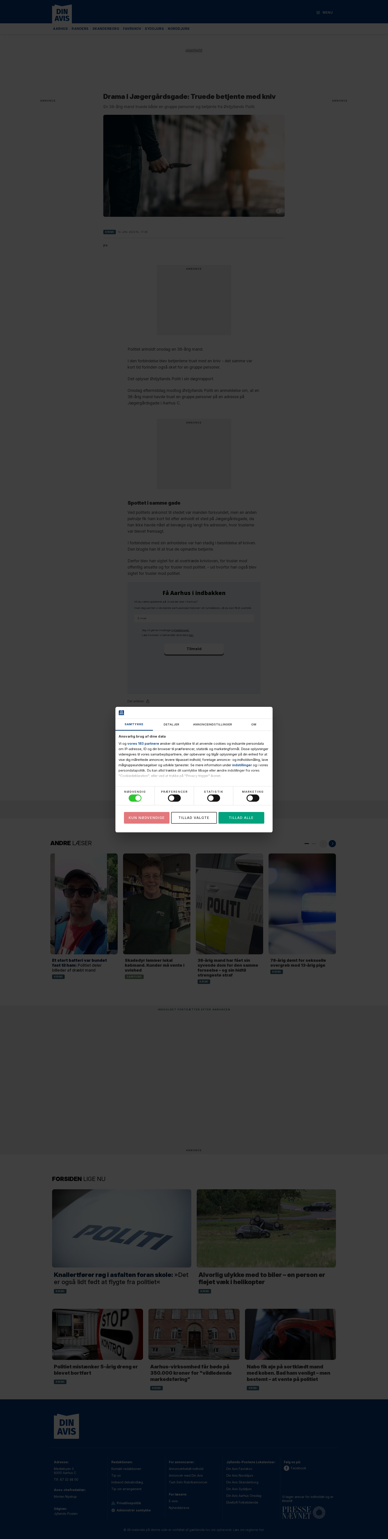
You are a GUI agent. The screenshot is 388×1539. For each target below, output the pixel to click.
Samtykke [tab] (134, 724)
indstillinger (242, 765)
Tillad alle (241, 818)
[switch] (174, 798)
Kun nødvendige (147, 818)
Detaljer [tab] (171, 724)
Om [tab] (253, 724)
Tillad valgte (194, 818)
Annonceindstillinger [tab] (212, 724)
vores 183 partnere (143, 743)
